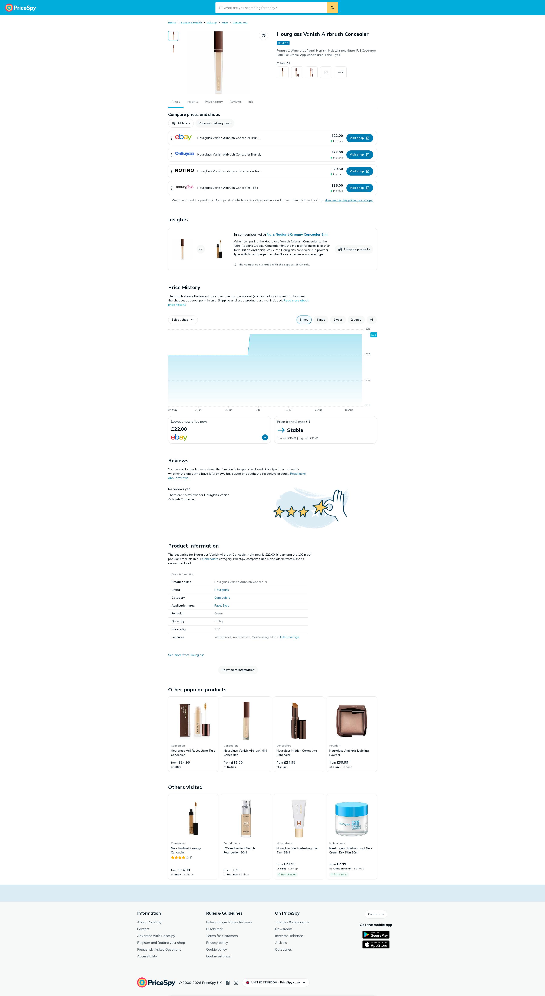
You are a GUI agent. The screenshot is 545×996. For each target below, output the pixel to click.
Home (172, 22)
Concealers (240, 22)
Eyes (226, 605)
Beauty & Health (191, 22)
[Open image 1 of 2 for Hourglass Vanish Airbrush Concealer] (218, 63)
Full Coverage (290, 637)
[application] (272, 370)
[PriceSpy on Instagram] (236, 982)
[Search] (332, 7)
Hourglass (221, 590)
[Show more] (171, 138)
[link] (272, 249)
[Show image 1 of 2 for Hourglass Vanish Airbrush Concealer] (173, 36)
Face (225, 22)
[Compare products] (263, 35)
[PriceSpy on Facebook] (227, 982)
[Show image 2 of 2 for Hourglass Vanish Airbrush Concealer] (173, 49)
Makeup (212, 22)
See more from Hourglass (186, 655)
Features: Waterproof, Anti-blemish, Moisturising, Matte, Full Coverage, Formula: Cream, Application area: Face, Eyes (326, 53)
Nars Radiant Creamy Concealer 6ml (297, 234)
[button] (341, 72)
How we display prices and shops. (349, 200)
